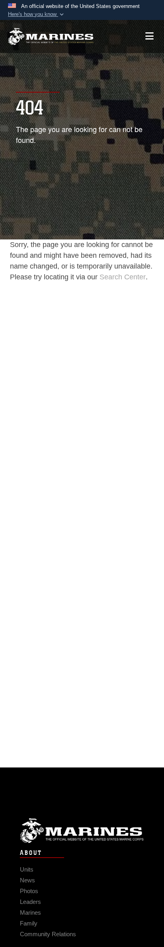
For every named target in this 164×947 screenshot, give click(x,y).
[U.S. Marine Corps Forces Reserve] (51, 36)
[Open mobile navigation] (149, 36)
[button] (36, 14)
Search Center (123, 277)
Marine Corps (82, 831)
